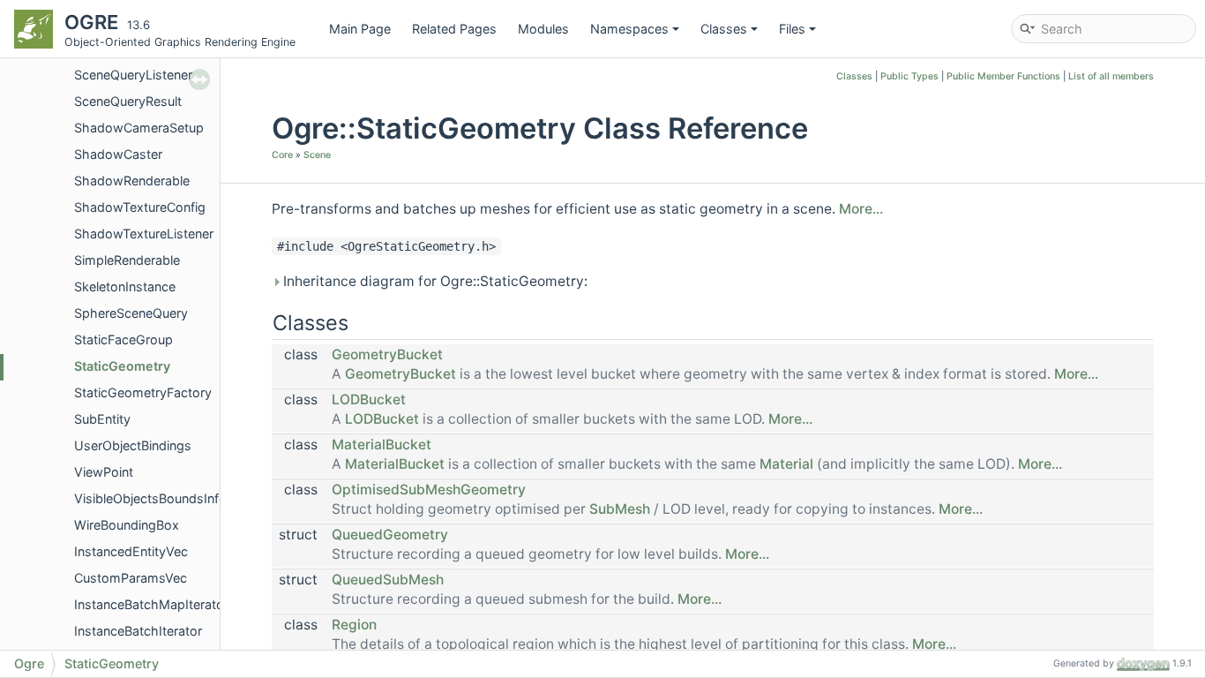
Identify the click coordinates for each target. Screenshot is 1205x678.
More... (861, 208)
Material (786, 464)
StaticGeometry (122, 365)
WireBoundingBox (126, 524)
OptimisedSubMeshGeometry (429, 489)
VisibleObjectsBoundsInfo (150, 498)
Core (282, 155)
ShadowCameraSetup (139, 127)
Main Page (360, 28)
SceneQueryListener (133, 74)
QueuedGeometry (390, 534)
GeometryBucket (387, 354)
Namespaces (629, 28)
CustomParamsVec (130, 577)
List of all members (1111, 76)
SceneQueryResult (128, 101)
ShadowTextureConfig (140, 207)
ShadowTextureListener (143, 233)
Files (792, 28)
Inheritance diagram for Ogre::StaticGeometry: (434, 281)
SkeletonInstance (125, 286)
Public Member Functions (1003, 76)
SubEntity (102, 418)
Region (354, 624)
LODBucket (369, 399)
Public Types (909, 76)
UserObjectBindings (132, 445)
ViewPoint (103, 471)
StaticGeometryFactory (143, 392)
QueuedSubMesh (388, 579)
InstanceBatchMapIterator (151, 604)
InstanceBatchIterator (138, 630)
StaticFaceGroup (123, 339)
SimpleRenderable (127, 259)
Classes (723, 28)
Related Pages (454, 28)
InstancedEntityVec (131, 551)
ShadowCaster (118, 154)
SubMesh (619, 509)
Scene (317, 155)
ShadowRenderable (132, 180)
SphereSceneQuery (131, 312)
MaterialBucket (381, 444)
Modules (543, 28)
